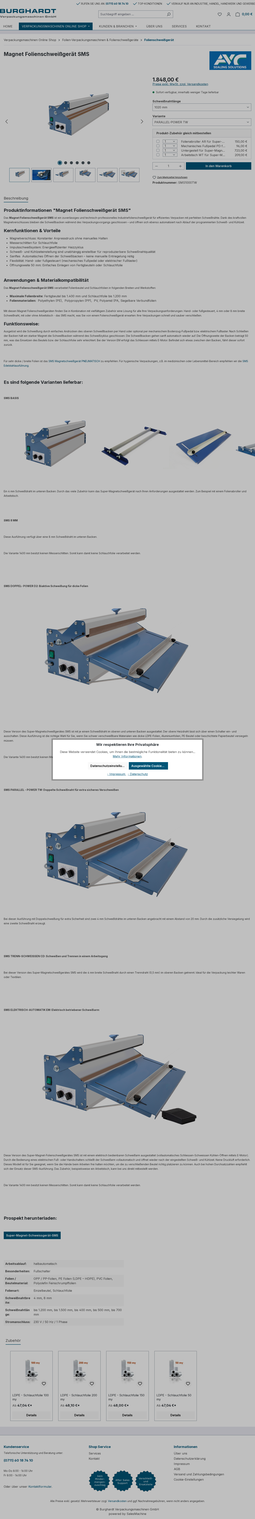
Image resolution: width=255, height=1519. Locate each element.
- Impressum (116, 774)
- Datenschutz (138, 774)
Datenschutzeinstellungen (108, 766)
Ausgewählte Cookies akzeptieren (149, 766)
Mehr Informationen (127, 756)
